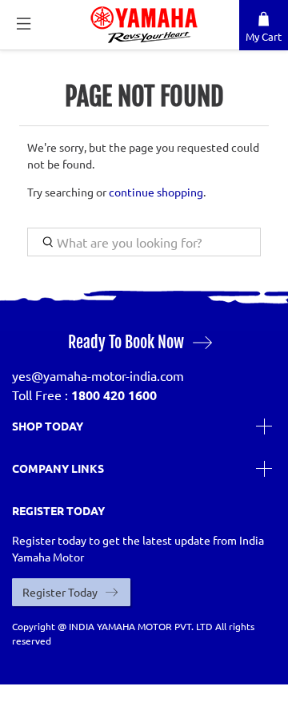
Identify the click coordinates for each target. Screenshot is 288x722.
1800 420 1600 (114, 395)
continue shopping (156, 191)
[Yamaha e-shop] (144, 25)
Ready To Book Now (126, 342)
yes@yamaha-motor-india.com (98, 375)
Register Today (60, 592)
